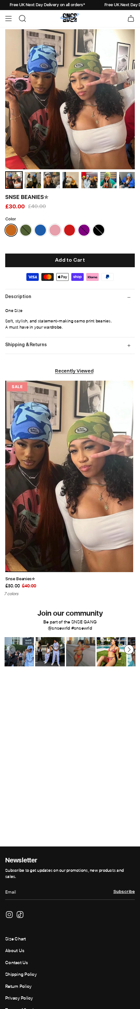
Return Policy (18, 986)
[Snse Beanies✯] (69, 476)
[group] (19, 651)
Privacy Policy (19, 998)
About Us (14, 950)
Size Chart (15, 939)
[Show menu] (8, 18)
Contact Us (16, 962)
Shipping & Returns (26, 345)
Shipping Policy (21, 974)
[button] (129, 649)
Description (18, 297)
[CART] (131, 18)
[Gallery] (70, 109)
